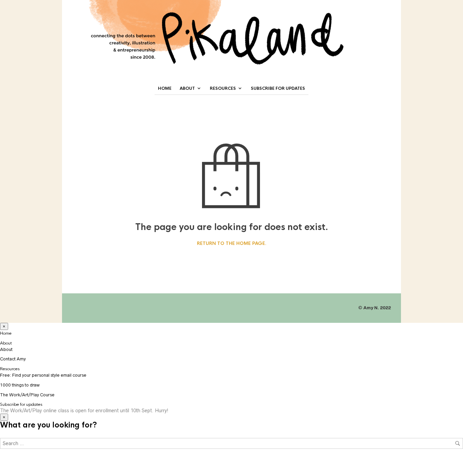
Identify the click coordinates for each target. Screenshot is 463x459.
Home (165, 88)
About (187, 88)
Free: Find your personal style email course (43, 375)
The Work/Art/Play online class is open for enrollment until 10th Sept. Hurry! (84, 410)
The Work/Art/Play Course (27, 394)
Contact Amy (13, 358)
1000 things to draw (20, 385)
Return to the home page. (231, 243)
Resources (223, 88)
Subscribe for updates (278, 88)
